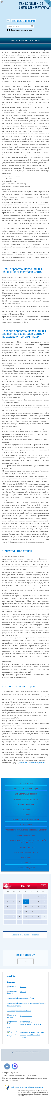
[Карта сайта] (8, 20)
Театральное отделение (26, 847)
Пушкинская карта (26, 804)
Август (43, 885)
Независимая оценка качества (25, 935)
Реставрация (26, 863)
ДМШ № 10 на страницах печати (26, 852)
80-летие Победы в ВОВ (26, 835)
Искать (32, 26)
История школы (26, 825)
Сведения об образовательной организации (25, 40)
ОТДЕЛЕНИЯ (26, 814)
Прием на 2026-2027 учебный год (26, 799)
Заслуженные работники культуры (26, 820)
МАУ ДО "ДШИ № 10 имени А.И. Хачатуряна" (34, 6)
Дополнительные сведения (26, 794)
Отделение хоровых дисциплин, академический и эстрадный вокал (26, 841)
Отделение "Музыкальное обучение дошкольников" (26, 830)
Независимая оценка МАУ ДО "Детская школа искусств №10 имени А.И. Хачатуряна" (32, 1034)
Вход (25, 961)
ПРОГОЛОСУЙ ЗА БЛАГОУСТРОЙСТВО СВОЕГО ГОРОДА (24, 1024)
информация (26, 857)
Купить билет (26, 809)
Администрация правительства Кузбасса (19, 1011)
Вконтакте (23, 987)
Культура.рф (11, 982)
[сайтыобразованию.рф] (47, 3)
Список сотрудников (26, 868)
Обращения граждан (26, 784)
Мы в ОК (23, 992)
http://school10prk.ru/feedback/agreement (31, 763)
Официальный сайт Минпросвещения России (20, 998)
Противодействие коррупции (26, 789)
